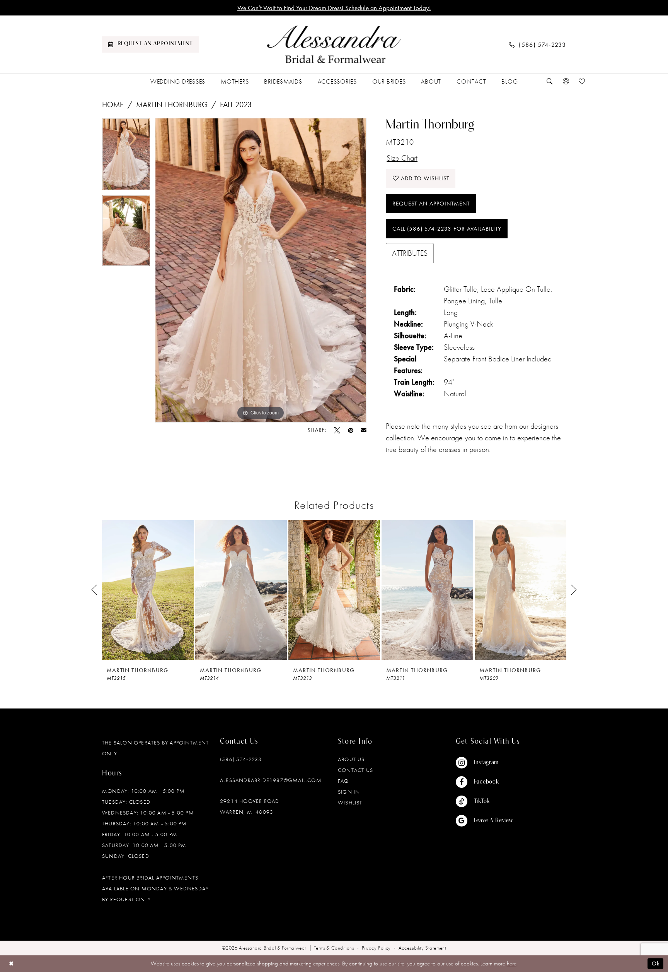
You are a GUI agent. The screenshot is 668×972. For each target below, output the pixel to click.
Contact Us (355, 770)
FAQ (343, 780)
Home (113, 104)
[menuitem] (150, 44)
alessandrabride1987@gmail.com (271, 780)
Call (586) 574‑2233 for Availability (446, 229)
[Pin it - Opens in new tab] (350, 430)
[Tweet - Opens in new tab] (337, 430)
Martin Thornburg (172, 104)
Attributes (410, 253)
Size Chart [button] (402, 158)
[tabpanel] (126, 156)
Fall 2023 (236, 104)
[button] (566, 81)
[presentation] (148, 590)
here (511, 963)
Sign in (349, 791)
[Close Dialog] (11, 963)
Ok (655, 963)
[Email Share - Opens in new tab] (363, 430)
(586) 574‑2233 (241, 759)
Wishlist (350, 802)
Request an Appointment (431, 203)
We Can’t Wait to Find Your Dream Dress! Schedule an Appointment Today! (334, 7)
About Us (351, 759)
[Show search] (550, 81)
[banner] (334, 44)
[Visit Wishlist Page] (582, 81)
